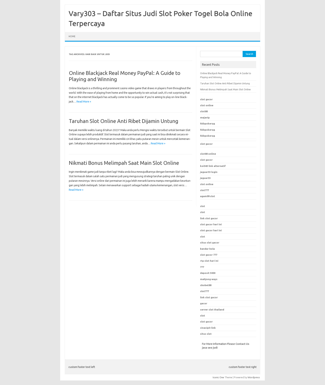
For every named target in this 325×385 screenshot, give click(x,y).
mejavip (205, 117)
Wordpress (254, 377)
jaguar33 (205, 178)
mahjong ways (208, 279)
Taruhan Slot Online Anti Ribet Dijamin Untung (123, 121)
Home (72, 36)
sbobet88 (205, 285)
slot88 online (208, 153)
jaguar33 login (208, 172)
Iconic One (218, 377)
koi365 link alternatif (213, 166)
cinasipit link (208, 327)
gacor (203, 303)
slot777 (204, 190)
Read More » (84, 101)
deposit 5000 (207, 273)
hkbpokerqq (207, 123)
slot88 (204, 111)
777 (202, 267)
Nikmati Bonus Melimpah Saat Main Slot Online (124, 163)
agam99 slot (207, 196)
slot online (206, 105)
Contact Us (242, 343)
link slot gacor (209, 218)
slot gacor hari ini (211, 224)
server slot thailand (212, 309)
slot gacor (206, 99)
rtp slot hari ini (209, 260)
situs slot (206, 333)
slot (202, 206)
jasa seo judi (210, 347)
